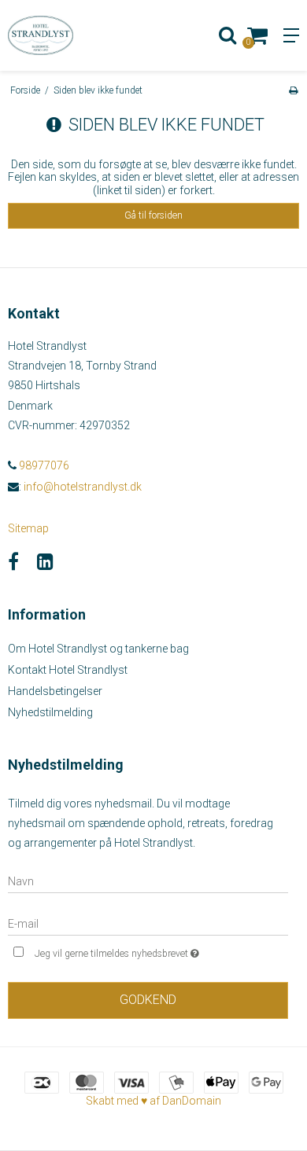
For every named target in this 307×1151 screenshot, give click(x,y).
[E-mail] (148, 923)
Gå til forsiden (153, 215)
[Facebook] (13, 562)
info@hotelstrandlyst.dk (83, 486)
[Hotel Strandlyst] (77, 35)
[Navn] (148, 880)
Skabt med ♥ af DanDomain (153, 1100)
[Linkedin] (45, 562)
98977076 (43, 465)
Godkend (148, 999)
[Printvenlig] (293, 90)
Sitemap (28, 528)
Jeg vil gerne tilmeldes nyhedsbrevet (139, 950)
